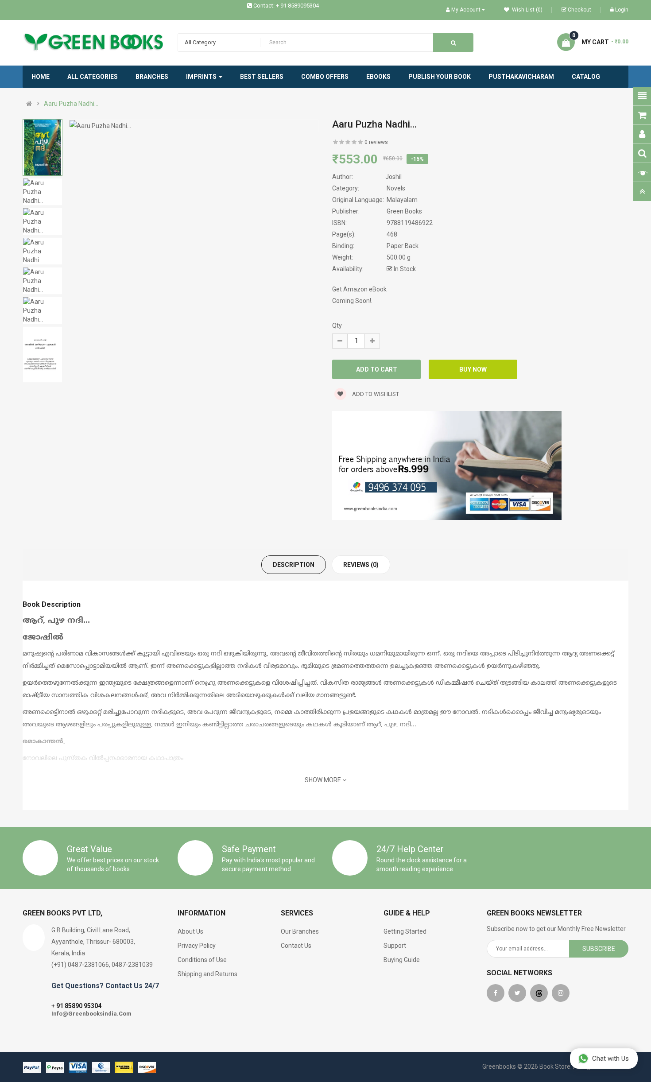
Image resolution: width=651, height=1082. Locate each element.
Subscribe (598, 948)
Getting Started (405, 931)
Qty (337, 325)
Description (293, 564)
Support (395, 945)
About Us (190, 931)
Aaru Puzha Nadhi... (71, 104)
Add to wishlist (375, 394)
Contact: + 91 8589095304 (286, 5)
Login (621, 10)
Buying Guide (402, 959)
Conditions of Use (202, 959)
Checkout (579, 10)
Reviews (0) (361, 564)
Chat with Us (610, 1059)
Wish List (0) (526, 10)
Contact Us (296, 945)
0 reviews (376, 142)
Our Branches (300, 931)
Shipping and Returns (207, 973)
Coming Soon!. (352, 300)
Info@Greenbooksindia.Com (91, 1013)
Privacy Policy (197, 945)
